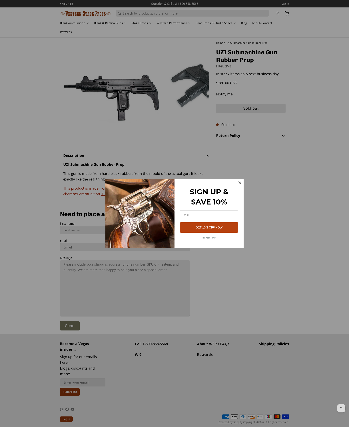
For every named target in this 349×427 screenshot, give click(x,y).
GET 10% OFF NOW (209, 227)
